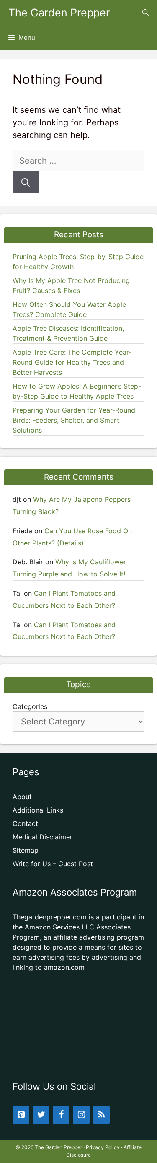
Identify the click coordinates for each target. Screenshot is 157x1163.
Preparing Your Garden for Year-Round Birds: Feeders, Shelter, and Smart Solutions (74, 420)
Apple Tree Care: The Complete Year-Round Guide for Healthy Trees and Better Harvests (72, 362)
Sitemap (26, 850)
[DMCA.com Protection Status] (78, 1058)
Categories (30, 706)
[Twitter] (41, 1115)
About (22, 796)
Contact (25, 823)
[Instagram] (81, 1115)
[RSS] (101, 1115)
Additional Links (38, 810)
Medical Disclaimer (42, 837)
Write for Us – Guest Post (53, 863)
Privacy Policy (103, 1147)
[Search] (26, 182)
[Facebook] (61, 1115)
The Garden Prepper (59, 12)
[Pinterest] (21, 1115)
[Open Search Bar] (145, 12)
